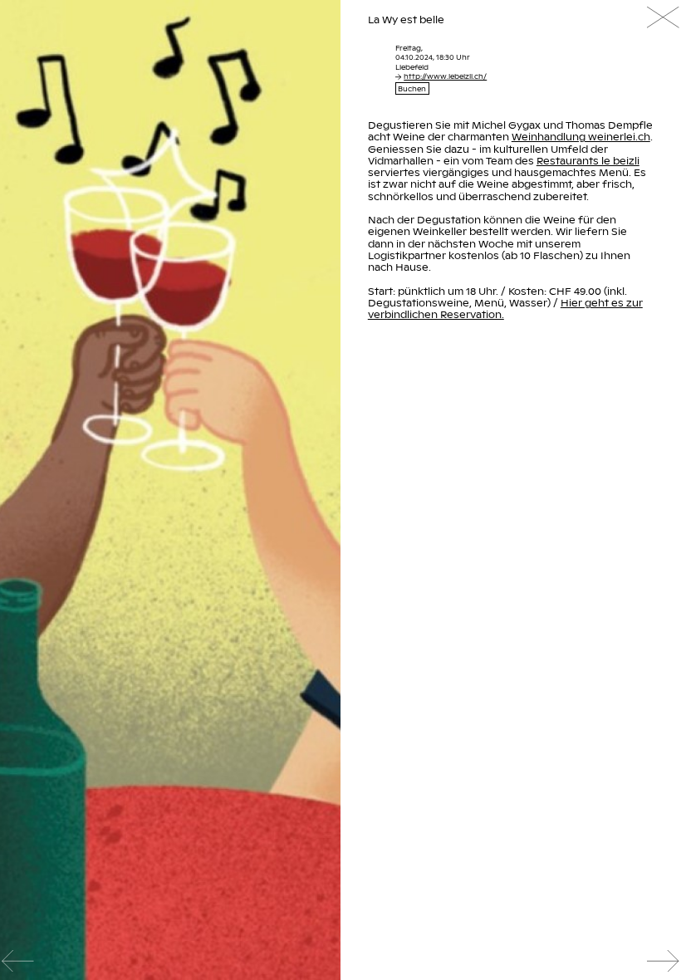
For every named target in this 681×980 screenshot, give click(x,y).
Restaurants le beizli (587, 160)
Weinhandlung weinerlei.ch (581, 136)
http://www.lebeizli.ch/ (445, 76)
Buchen (412, 88)
